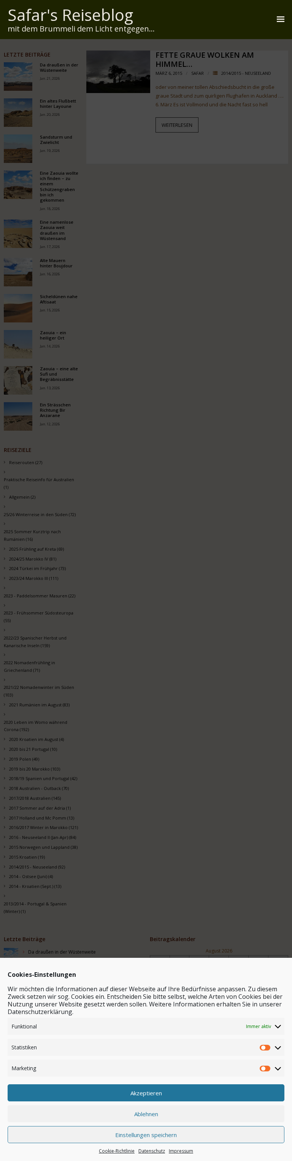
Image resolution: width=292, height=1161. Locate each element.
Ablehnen (146, 1114)
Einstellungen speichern (146, 1135)
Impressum (181, 1151)
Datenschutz (151, 1151)
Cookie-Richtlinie (117, 1151)
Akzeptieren (146, 1093)
